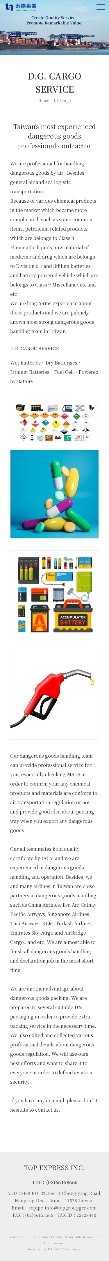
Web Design (73, 1249)
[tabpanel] (54, 27)
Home (43, 100)
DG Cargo (62, 100)
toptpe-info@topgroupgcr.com (63, 1208)
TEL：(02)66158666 (55, 1182)
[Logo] (21, 7)
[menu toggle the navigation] (101, 7)
